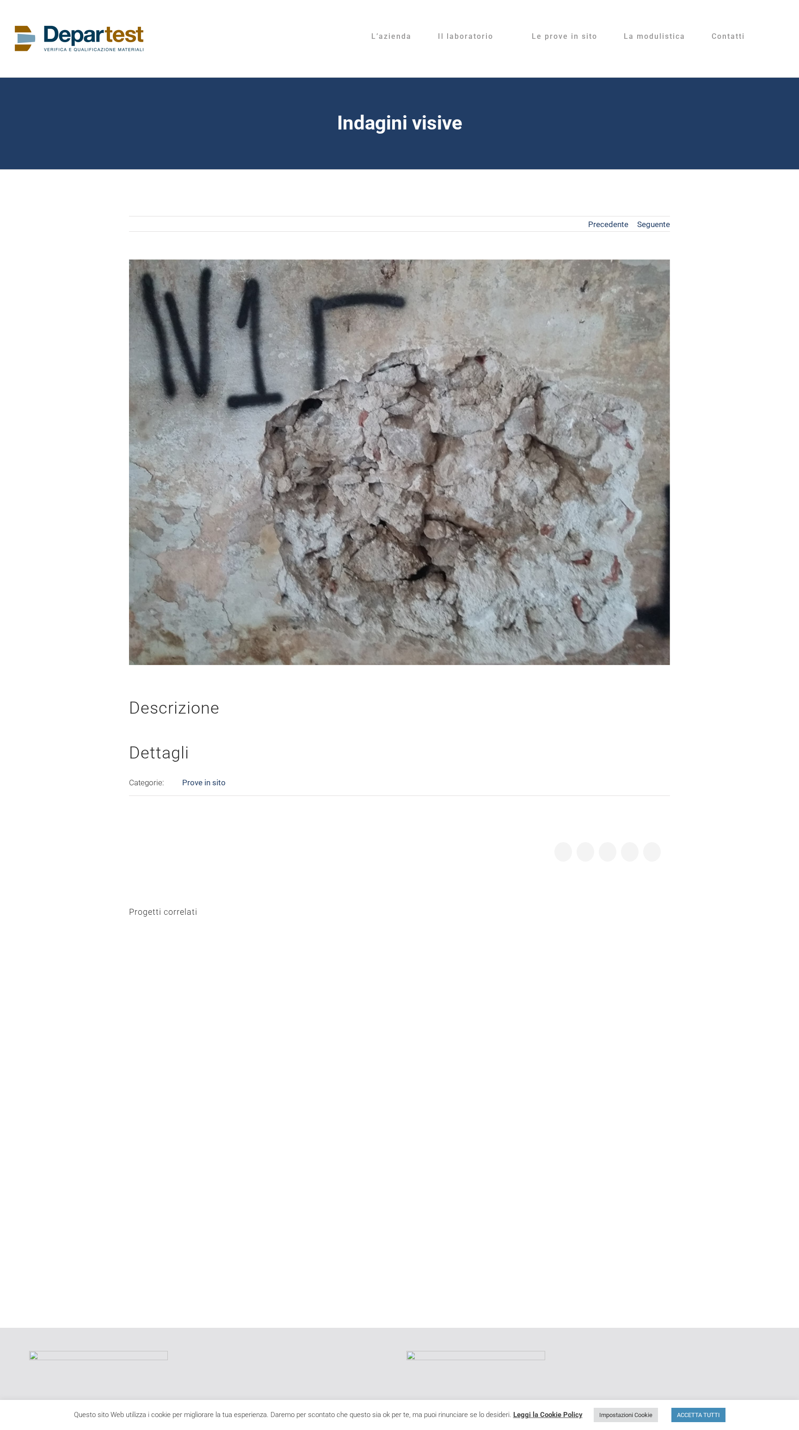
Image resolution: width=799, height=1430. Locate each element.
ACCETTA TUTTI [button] (698, 1415)
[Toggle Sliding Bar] (774, 36)
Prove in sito (204, 782)
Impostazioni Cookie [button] (625, 1415)
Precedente (608, 224)
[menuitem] (397, 36)
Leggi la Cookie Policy (548, 1415)
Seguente (653, 224)
